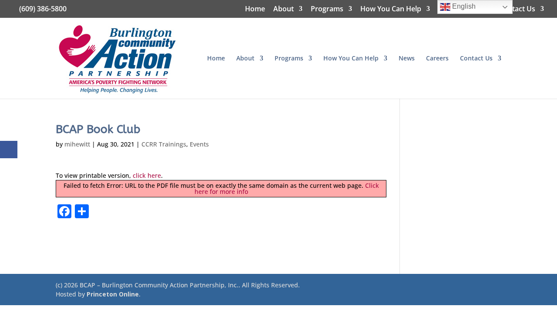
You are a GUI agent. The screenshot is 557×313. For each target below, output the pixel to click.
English (463, 6)
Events (199, 144)
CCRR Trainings (163, 144)
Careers (437, 58)
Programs (327, 9)
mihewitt (77, 144)
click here (147, 175)
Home (255, 9)
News (407, 58)
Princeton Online (113, 294)
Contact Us (517, 9)
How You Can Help (390, 9)
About (283, 9)
